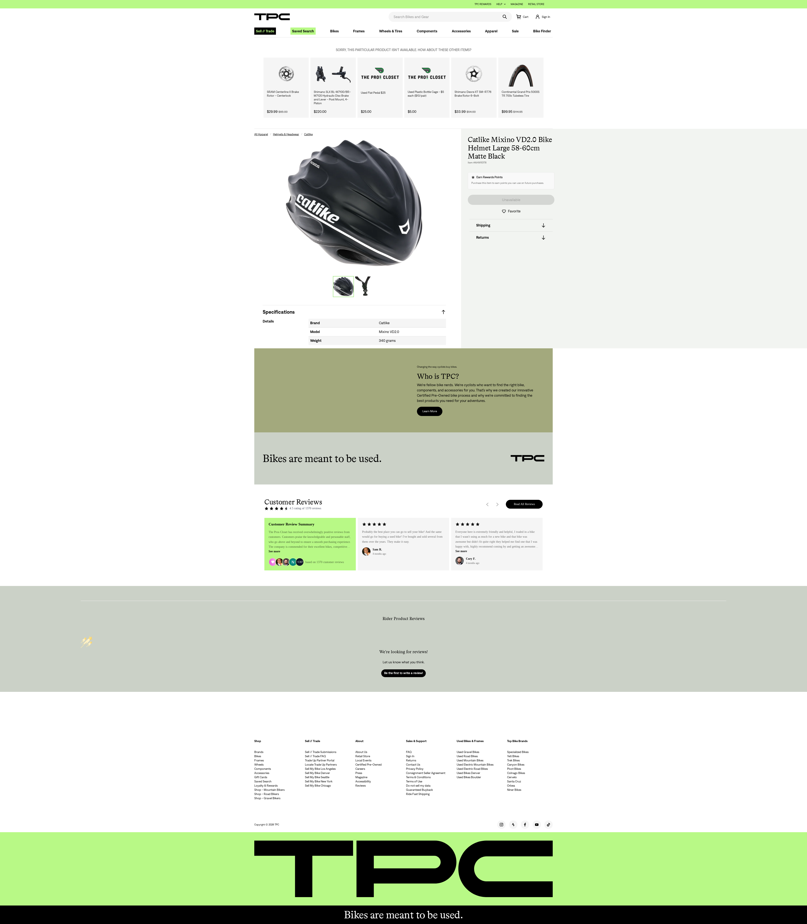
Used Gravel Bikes (468, 752)
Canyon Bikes (515, 764)
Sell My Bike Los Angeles (320, 768)
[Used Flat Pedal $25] (380, 74)
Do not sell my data (418, 785)
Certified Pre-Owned (368, 764)
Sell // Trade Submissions (320, 752)
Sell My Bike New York (318, 781)
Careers (360, 768)
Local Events (363, 760)
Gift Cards (260, 777)
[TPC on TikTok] (548, 824)
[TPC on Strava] (513, 824)
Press (358, 773)
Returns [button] (482, 238)
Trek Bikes (513, 760)
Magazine (517, 4)
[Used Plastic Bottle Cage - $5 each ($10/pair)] (427, 74)
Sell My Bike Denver (317, 773)
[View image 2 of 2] (365, 286)
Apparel (491, 31)
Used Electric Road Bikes (472, 768)
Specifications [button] (279, 312)
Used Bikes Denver (468, 773)
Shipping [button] (483, 225)
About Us (361, 752)
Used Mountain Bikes (470, 760)
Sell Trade (265, 31)
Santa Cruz (514, 781)
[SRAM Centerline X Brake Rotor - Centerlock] (286, 74)
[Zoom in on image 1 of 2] (354, 203)
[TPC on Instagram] (501, 824)
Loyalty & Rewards (266, 785)
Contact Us (413, 764)
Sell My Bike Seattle (317, 777)
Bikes (334, 31)
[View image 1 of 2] (343, 286)
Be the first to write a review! (403, 673)
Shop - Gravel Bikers (267, 798)
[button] (543, 17)
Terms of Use (414, 781)
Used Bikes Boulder (469, 777)
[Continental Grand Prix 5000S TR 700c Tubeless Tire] (521, 74)
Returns (411, 760)
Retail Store (536, 4)
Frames (359, 31)
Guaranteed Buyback (419, 789)
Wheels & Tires (390, 31)
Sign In (410, 756)
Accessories (461, 31)
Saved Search (303, 31)
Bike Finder (542, 31)
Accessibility (363, 781)
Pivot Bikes (514, 768)
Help (499, 4)
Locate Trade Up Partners (321, 764)
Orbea (511, 785)
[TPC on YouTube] (537, 824)
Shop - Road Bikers (266, 794)
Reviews (360, 785)
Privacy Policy (414, 768)
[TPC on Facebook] (525, 824)
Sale (515, 31)
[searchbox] (443, 17)
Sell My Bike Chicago (318, 785)
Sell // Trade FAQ (315, 756)
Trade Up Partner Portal (319, 760)
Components (427, 31)
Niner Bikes (514, 789)
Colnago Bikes (516, 773)
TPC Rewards (483, 4)
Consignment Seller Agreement (425, 773)
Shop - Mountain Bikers (269, 789)
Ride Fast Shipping (418, 794)
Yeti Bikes (513, 756)
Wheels (259, 764)
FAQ (409, 752)
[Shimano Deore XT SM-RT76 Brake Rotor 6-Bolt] (474, 74)
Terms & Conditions (418, 777)
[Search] (504, 16)
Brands (258, 752)
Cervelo (512, 777)
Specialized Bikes (518, 752)
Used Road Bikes (467, 756)
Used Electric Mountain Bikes (475, 764)
